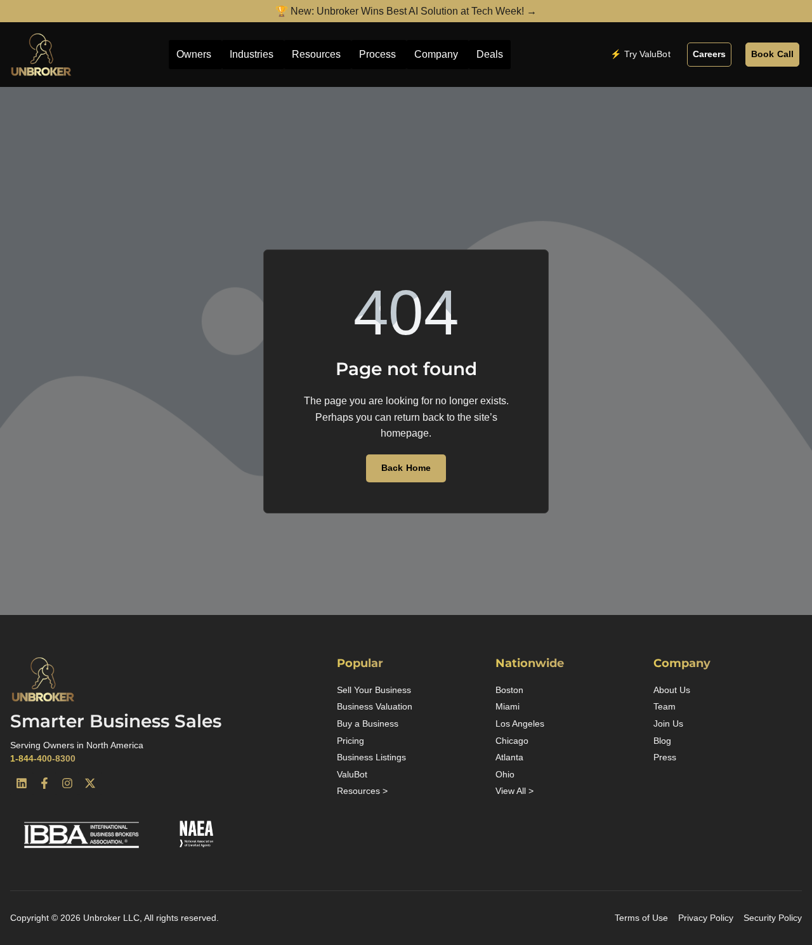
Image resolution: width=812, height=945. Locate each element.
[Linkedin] (21, 783)
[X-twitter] (90, 783)
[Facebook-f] (44, 783)
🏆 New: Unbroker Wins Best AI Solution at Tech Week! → (406, 11)
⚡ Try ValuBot (640, 54)
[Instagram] (67, 783)
